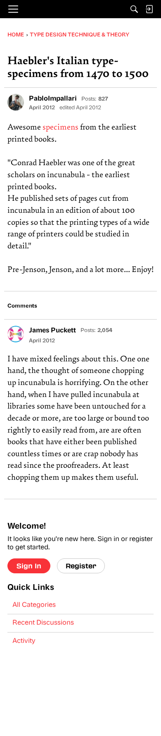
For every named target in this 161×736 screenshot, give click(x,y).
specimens (60, 128)
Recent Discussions (43, 623)
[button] (15, 102)
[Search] (134, 9)
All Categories (34, 605)
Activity (24, 641)
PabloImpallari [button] (53, 99)
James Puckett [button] (52, 330)
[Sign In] (149, 9)
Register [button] (81, 565)
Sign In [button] (29, 565)
